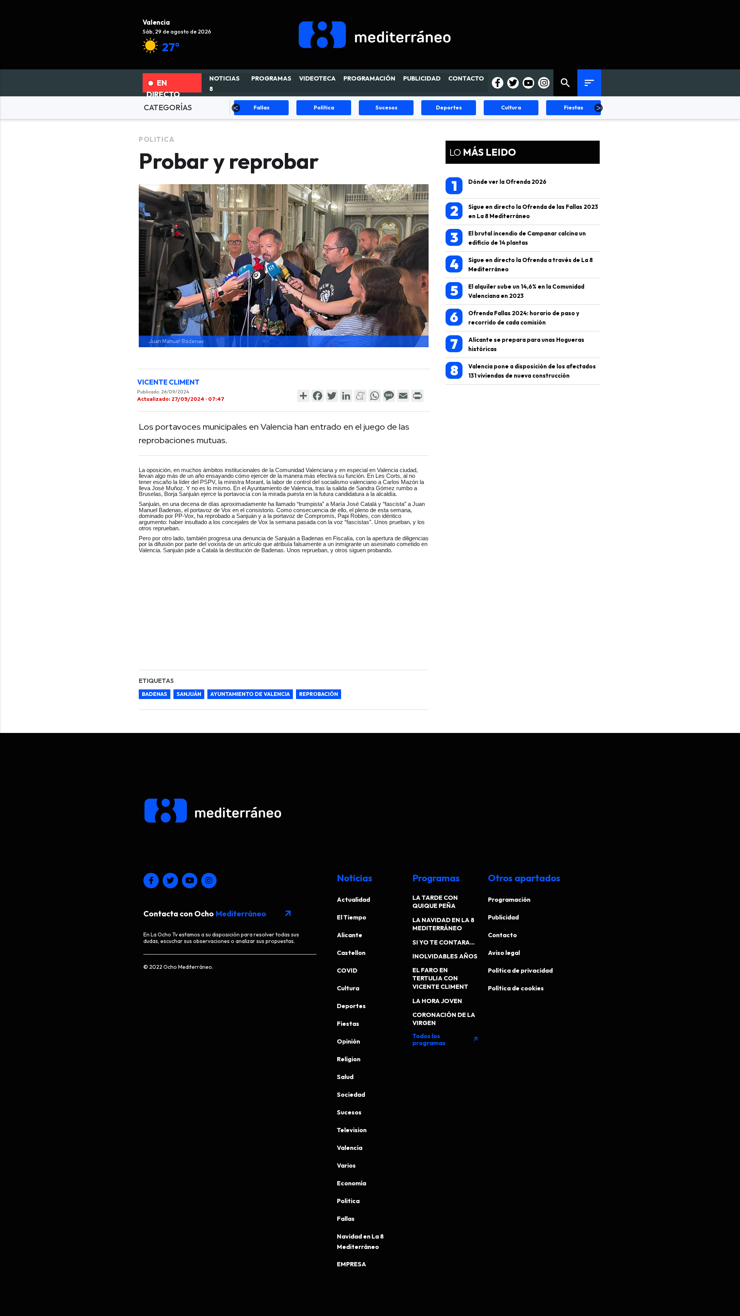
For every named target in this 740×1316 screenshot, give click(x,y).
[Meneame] (360, 396)
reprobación (318, 694)
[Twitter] (332, 396)
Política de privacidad (520, 970)
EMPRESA (351, 1264)
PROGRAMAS (271, 78)
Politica (157, 139)
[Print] (417, 396)
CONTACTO (466, 78)
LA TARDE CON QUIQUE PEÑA (435, 901)
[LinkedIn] (346, 396)
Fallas (346, 1218)
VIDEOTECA (317, 78)
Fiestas (348, 1023)
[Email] (403, 396)
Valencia (349, 1147)
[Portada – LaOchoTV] (374, 34)
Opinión (348, 1041)
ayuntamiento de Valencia (250, 694)
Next (598, 108)
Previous (236, 108)
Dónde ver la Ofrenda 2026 (499, 185)
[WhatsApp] (374, 396)
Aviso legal (504, 952)
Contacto (502, 935)
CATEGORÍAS (168, 107)
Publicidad (503, 917)
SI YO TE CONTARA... (443, 942)
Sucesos (349, 1112)
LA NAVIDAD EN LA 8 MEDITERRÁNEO (443, 924)
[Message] (389, 396)
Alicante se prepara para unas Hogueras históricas (517, 344)
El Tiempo (351, 917)
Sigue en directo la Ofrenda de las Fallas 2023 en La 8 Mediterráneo (524, 211)
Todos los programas (445, 1039)
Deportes (351, 1006)
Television (352, 1130)
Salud (345, 1077)
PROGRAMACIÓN (369, 78)
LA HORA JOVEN (437, 1001)
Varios (346, 1165)
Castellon (351, 952)
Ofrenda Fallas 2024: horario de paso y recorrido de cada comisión (514, 317)
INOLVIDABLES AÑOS (445, 956)
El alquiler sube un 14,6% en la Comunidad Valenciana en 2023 (517, 290)
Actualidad (353, 899)
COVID (347, 970)
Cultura (348, 988)
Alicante (349, 935)
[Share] (303, 396)
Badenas (154, 694)
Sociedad (351, 1094)
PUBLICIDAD (422, 78)
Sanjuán (189, 694)
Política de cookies (516, 988)
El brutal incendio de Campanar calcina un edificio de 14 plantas (518, 237)
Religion (348, 1059)
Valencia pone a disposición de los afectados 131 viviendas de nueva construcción (523, 370)
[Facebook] (317, 396)
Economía (351, 1183)
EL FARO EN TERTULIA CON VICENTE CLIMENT (440, 978)
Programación (509, 899)
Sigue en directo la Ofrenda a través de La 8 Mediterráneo (521, 264)
